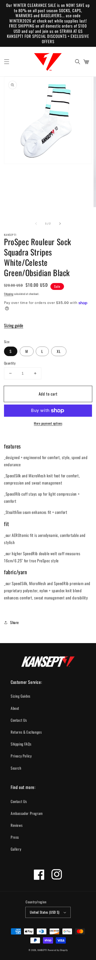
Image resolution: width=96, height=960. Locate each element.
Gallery (16, 849)
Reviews (16, 825)
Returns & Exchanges (26, 732)
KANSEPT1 (42, 950)
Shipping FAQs (21, 744)
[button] (7, 62)
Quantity (9, 363)
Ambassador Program (27, 813)
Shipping (8, 294)
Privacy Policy (21, 756)
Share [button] (14, 622)
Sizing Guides (20, 696)
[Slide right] (60, 223)
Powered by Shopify (58, 950)
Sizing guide (13, 325)
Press (15, 837)
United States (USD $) (44, 912)
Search (16, 768)
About (15, 708)
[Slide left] (36, 223)
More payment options (48, 423)
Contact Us (19, 720)
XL (59, 351)
